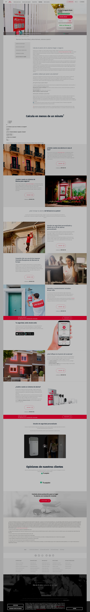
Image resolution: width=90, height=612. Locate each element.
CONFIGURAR (15, 605)
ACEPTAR (74, 608)
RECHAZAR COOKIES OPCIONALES (15, 608)
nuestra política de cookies (41, 609)
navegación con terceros (60, 606)
